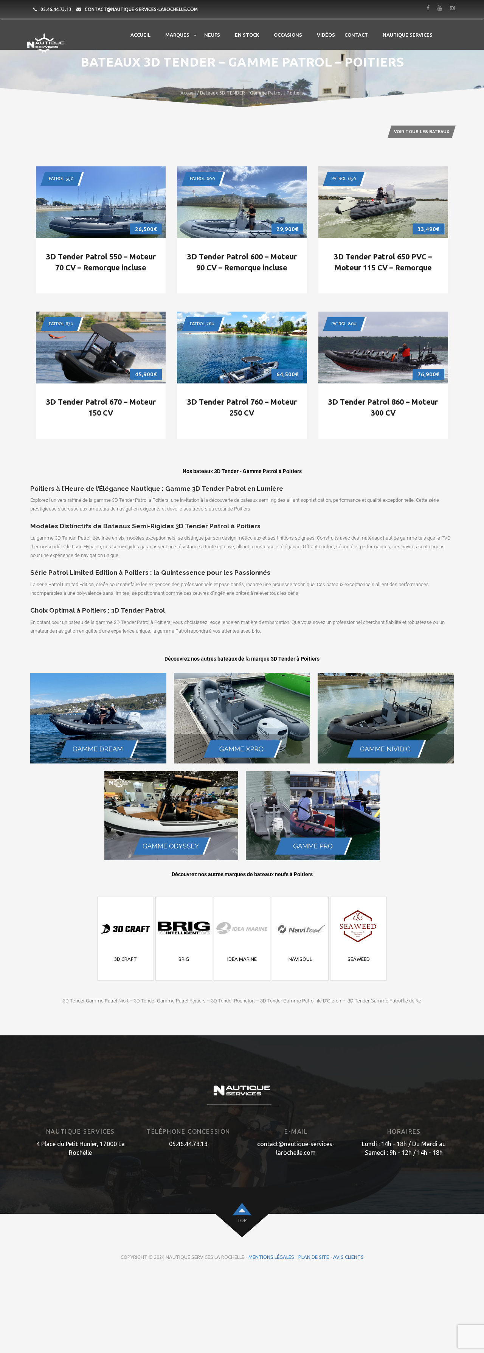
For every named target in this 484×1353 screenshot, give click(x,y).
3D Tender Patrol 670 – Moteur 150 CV (101, 407)
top (242, 1220)
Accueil (140, 34)
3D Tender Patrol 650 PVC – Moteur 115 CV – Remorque (383, 262)
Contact (356, 34)
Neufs (212, 34)
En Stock (247, 34)
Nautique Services (408, 34)
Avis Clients (348, 1257)
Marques (177, 34)
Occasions (288, 34)
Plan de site (313, 1257)
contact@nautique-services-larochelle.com (141, 9)
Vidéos (326, 34)
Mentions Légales (271, 1257)
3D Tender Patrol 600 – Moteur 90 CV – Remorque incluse (242, 262)
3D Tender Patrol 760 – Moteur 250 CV (242, 407)
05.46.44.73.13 (55, 9)
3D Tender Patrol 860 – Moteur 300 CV (383, 407)
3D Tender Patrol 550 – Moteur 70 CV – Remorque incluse (101, 262)
